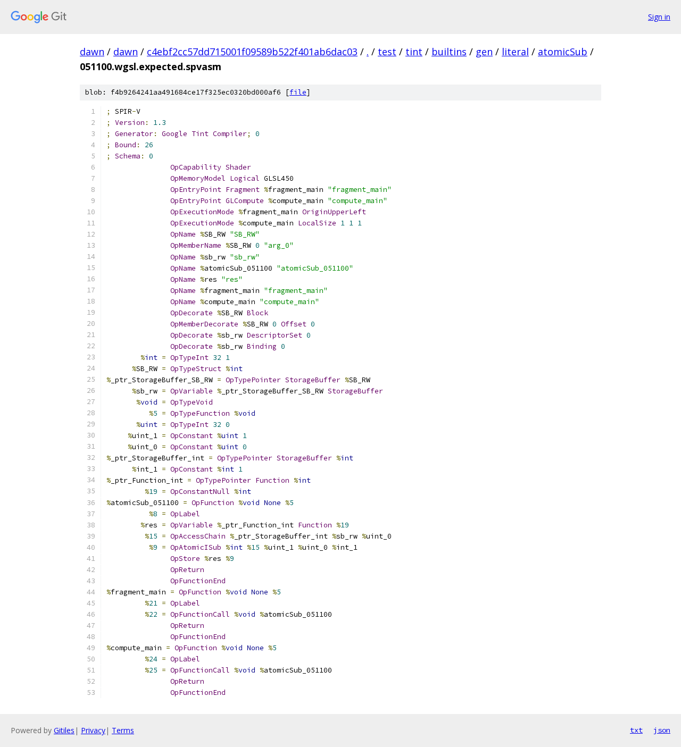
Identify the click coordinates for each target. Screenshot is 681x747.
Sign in (659, 17)
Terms (123, 730)
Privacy (93, 730)
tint (413, 51)
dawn (92, 51)
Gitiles (64, 730)
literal (515, 51)
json (661, 730)
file (297, 92)
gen (484, 51)
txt (636, 730)
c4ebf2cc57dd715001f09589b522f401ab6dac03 (252, 51)
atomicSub (562, 51)
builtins (449, 51)
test (387, 51)
